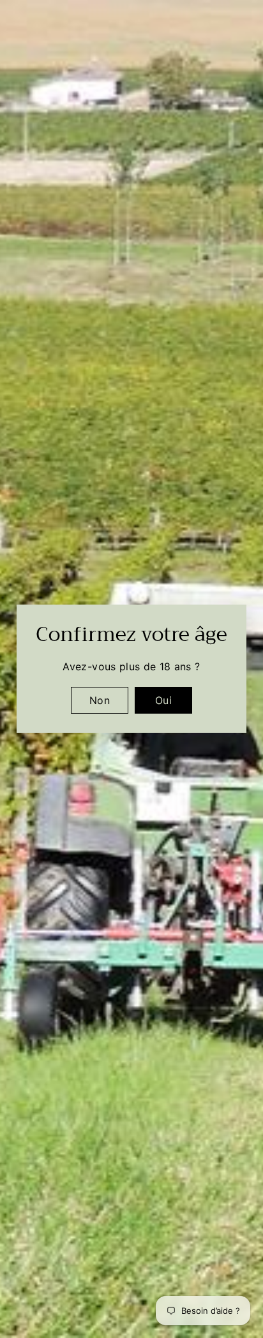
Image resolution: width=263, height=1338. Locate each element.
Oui (163, 700)
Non (99, 700)
